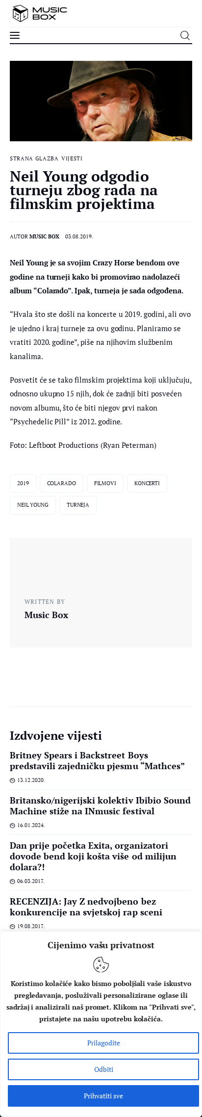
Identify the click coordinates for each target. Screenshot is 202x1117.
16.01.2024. (31, 825)
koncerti (147, 483)
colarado (61, 483)
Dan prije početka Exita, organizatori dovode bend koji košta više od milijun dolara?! (93, 856)
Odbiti (103, 1069)
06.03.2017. (31, 881)
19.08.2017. (31, 926)
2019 (23, 483)
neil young (33, 504)
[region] (101, 1024)
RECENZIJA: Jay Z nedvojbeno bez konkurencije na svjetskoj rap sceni (86, 906)
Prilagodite (103, 1042)
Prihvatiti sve (103, 1095)
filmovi (105, 483)
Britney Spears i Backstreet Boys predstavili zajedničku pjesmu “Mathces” (97, 760)
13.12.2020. (31, 780)
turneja (78, 504)
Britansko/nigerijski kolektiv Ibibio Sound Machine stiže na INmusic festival (100, 805)
